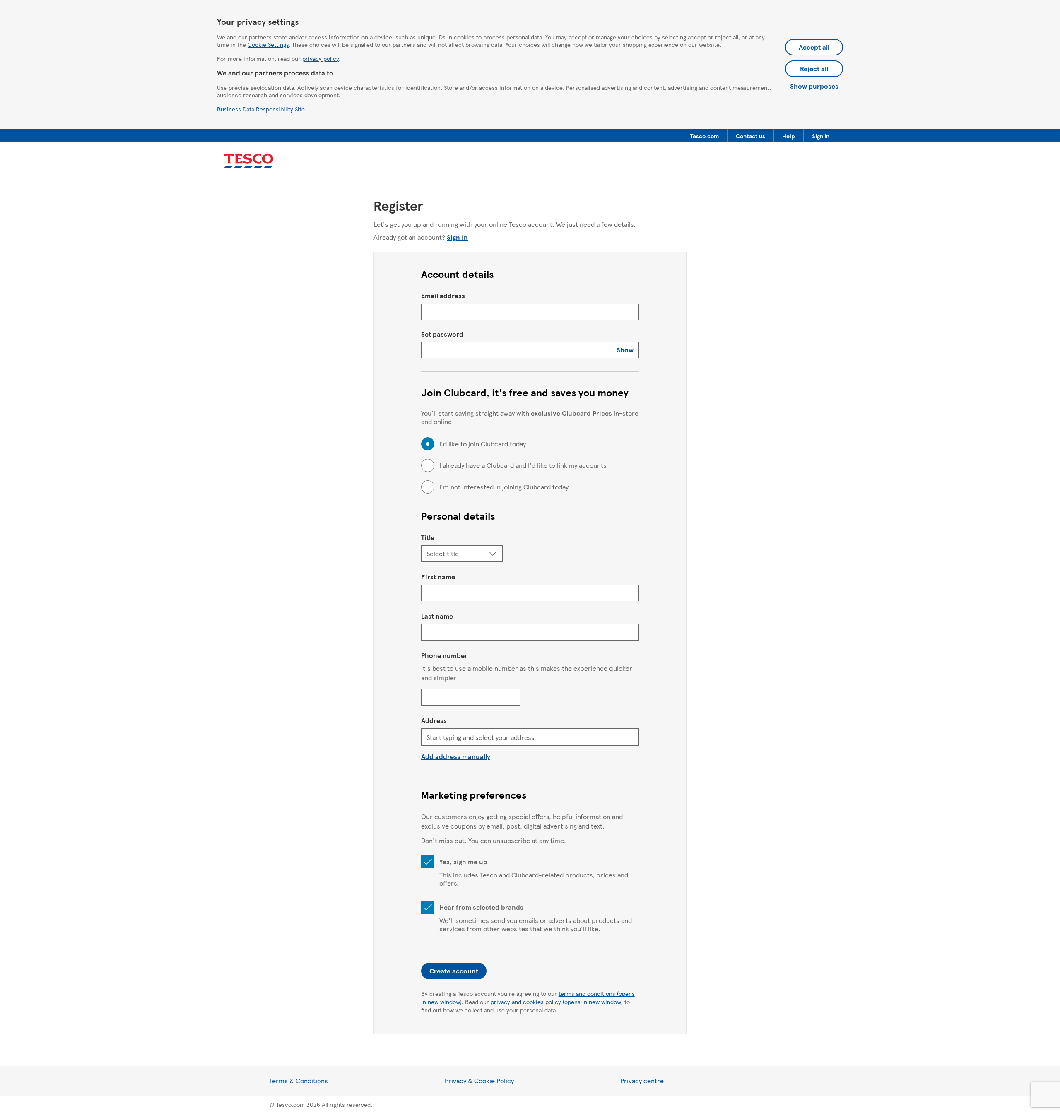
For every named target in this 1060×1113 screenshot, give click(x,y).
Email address (443, 295)
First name (438, 576)
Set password (442, 334)
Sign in (457, 237)
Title (427, 537)
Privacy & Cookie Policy (479, 1080)
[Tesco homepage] (249, 161)
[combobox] (530, 737)
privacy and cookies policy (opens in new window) (557, 1001)
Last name (437, 616)
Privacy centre (642, 1080)
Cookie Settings (268, 44)
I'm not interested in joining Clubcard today (504, 487)
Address (434, 720)
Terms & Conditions (298, 1080)
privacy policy (320, 58)
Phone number (444, 655)
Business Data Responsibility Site (261, 109)
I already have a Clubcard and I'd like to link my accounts (523, 465)
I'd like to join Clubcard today (482, 444)
